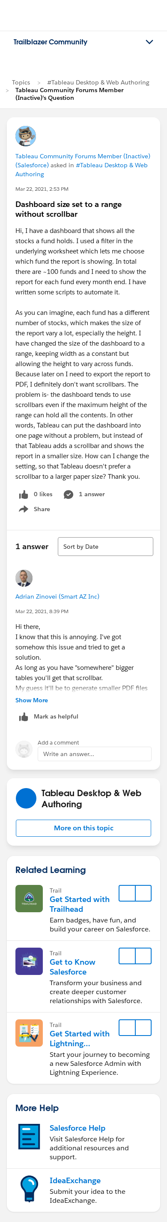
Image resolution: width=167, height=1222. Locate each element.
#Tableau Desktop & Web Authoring (98, 82)
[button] (83, 828)
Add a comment (58, 742)
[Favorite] (127, 893)
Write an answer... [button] (68, 754)
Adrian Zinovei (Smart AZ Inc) (57, 596)
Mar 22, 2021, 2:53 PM (42, 188)
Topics (21, 82)
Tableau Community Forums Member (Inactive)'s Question (69, 94)
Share (33, 510)
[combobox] (105, 546)
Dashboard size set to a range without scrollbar (68, 209)
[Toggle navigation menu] (149, 42)
